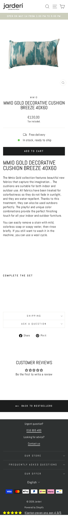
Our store (33, 455)
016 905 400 (34, 430)
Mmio (34, 97)
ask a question (34, 323)
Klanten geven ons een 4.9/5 (43, 513)
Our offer (33, 473)
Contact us (34, 443)
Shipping (34, 315)
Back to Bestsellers (36, 405)
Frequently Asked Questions (33, 464)
